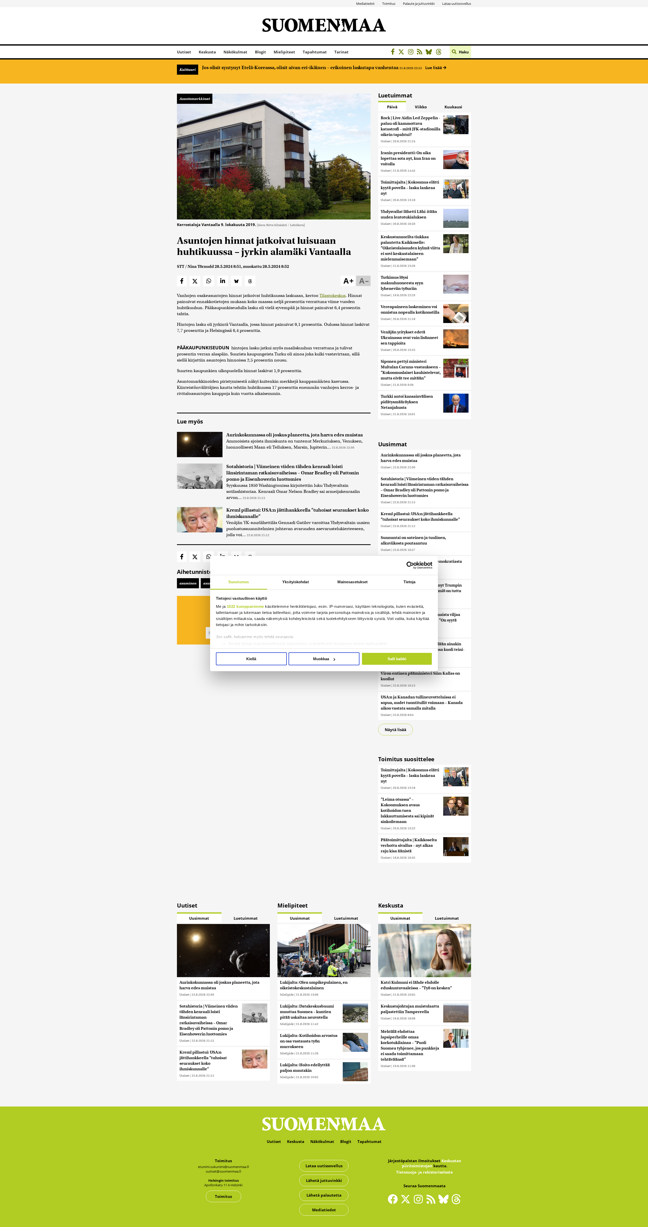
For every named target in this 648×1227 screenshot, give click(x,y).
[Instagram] (412, 52)
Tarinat (341, 51)
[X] (402, 52)
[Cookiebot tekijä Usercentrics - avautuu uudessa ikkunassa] (410, 565)
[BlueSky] (430, 52)
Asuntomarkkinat (194, 98)
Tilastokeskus (332, 295)
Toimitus (388, 3)
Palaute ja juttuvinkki (419, 3)
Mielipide (287, 994)
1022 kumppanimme (245, 606)
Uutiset (184, 51)
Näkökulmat (235, 51)
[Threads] (440, 52)
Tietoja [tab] (409, 582)
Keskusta (207, 51)
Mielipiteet (284, 51)
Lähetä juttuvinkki (324, 1180)
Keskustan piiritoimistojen (431, 1163)
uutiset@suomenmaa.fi (223, 1171)
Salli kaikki (397, 659)
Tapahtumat (315, 51)
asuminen (187, 583)
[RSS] (421, 52)
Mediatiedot (365, 3)
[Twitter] (406, 1202)
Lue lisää (434, 67)
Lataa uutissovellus (456, 3)
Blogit (260, 51)
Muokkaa (321, 659)
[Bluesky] (444, 1202)
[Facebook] (394, 52)
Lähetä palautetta (324, 1195)
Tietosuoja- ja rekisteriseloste (424, 1172)
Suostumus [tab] (238, 582)
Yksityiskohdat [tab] (295, 582)
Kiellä (251, 659)
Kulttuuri (187, 69)
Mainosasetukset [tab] (352, 582)
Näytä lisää (395, 729)
